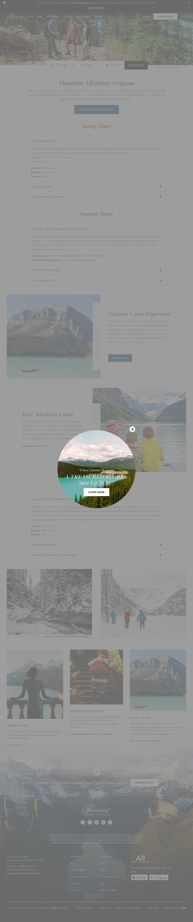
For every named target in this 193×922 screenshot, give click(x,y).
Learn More (96, 492)
